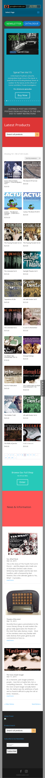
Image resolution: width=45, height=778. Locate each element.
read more (10, 580)
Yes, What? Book (12, 559)
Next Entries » (36, 704)
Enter (23, 482)
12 (26, 100)
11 (24, 100)
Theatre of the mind (13, 619)
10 (22, 100)
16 (34, 100)
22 (9, 458)
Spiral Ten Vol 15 (22, 72)
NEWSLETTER (14, 23)
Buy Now (22, 95)
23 (12, 458)
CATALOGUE (31, 23)
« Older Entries (9, 704)
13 (28, 100)
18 (38, 100)
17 (36, 100)
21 (6, 458)
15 (32, 100)
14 (30, 100)
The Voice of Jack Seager (15, 675)
